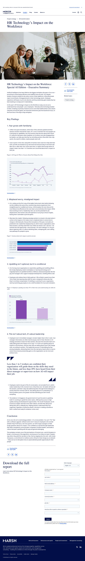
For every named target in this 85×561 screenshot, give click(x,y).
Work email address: (49, 483)
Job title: (47, 503)
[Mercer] (8, 12)
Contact (74, 12)
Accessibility (19, 554)
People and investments (61, 540)
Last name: (47, 477)
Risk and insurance (33, 540)
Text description (10, 193)
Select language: (68, 463)
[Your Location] (78, 12)
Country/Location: (49, 496)
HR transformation (24, 19)
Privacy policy (63, 523)
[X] (77, 547)
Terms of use (5, 554)
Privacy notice (13, 554)
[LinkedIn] (81, 547)
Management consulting (76, 540)
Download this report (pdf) (13, 449)
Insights (25, 12)
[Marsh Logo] (9, 541)
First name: (47, 471)
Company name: (48, 490)
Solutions (18, 12)
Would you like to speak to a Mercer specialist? (56, 509)
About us (42, 12)
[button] (82, 7)
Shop (30, 12)
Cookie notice (26, 554)
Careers (36, 12)
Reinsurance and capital (47, 540)
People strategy (11, 19)
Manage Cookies (34, 554)
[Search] (81, 12)
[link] (8, 454)
